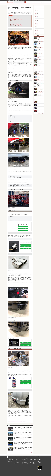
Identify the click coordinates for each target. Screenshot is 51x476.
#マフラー (38, 71)
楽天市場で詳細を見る (23, 228)
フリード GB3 (38, 43)
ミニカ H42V (38, 76)
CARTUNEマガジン (40, 458)
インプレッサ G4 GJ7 (39, 85)
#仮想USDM (39, 47)
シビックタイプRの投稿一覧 (25, 459)
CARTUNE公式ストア (40, 459)
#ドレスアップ (40, 53)
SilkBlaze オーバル (12, 20)
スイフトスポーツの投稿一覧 (25, 458)
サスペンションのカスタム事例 (33, 459)
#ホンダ (39, 59)
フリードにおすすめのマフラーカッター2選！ (16, 19)
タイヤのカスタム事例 (32, 458)
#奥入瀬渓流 (40, 41)
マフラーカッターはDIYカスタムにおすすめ (16, 25)
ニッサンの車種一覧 (17, 458)
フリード (9, 10)
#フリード (38, 53)
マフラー (13, 10)
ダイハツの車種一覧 (17, 462)
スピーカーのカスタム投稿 (32, 463)
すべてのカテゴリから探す (41, 113)
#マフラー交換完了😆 (41, 89)
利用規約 (38, 461)
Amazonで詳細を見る (25, 342)
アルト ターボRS (39, 82)
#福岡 (37, 59)
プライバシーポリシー (40, 462)
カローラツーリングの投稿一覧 (25, 463)
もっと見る (31, 452)
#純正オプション (41, 95)
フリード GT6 (38, 37)
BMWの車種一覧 (16, 463)
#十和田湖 (38, 41)
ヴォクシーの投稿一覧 (24, 462)
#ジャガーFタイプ (41, 74)
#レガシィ (42, 71)
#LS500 (39, 80)
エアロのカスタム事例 (32, 462)
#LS (37, 80)
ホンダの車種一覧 (16, 459)
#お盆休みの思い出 (39, 91)
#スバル (40, 71)
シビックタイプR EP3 (39, 88)
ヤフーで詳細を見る (25, 248)
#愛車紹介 (38, 74)
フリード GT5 (38, 49)
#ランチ (39, 65)
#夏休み (41, 91)
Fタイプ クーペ (38, 73)
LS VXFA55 (38, 79)
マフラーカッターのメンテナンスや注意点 (15, 24)
